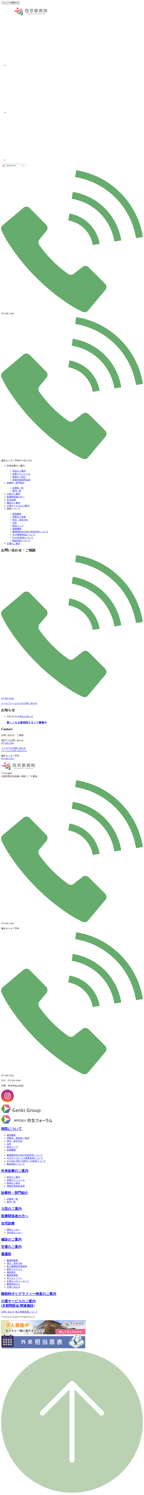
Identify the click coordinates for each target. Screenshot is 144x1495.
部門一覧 (16, 491)
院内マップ (18, 526)
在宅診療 (11, 500)
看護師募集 (12, 1275)
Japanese (10, 165)
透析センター (13, 1229)
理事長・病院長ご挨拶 (18, 1138)
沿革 (14, 523)
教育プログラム (14, 1269)
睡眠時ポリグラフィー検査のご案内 (28, 1294)
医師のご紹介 (19, 477)
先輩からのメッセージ (18, 1281)
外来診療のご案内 (14, 1171)
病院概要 (16, 514)
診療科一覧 (18, 488)
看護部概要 (12, 1260)
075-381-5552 (7, 758)
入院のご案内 (13, 494)
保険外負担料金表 (21, 480)
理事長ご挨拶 (19, 517)
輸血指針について (21, 540)
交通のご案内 (13, 543)
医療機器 (16, 529)
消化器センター (14, 1232)
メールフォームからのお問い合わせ (19, 703)
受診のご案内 (19, 471)
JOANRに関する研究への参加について (26, 1161)
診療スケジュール (21, 474)
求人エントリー (14, 1278)
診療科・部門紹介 (16, 483)
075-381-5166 (7, 743)
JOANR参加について (22, 537)
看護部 (6, 1254)
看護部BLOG (13, 1284)
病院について (11, 1129)
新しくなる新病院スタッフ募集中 (27, 722)
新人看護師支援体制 (17, 1266)
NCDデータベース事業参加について (25, 1158)
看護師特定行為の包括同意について (30, 531)
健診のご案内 (13, 503)
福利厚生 (11, 1272)
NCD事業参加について (23, 534)
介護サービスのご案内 (18, 506)
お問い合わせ (13, 1287)
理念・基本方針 (20, 520)
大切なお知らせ (25, 716)
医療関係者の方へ (16, 497)
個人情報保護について (26, 1312)
